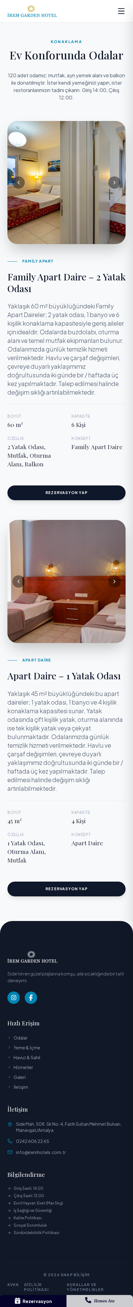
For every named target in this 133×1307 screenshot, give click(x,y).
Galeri (20, 1077)
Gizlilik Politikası (36, 1287)
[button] (66, 182)
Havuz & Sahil (27, 1057)
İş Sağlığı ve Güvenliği (33, 1210)
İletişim (21, 1087)
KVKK (13, 1284)
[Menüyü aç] (121, 11)
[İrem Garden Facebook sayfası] (31, 997)
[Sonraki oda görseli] (114, 182)
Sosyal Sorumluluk (30, 1225)
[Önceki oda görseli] (18, 182)
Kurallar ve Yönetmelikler (85, 1287)
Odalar (21, 1037)
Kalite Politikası (28, 1218)
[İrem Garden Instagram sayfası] (13, 997)
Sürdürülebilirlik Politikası (36, 1232)
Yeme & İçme (27, 1047)
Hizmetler (23, 1067)
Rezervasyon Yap (66, 492)
